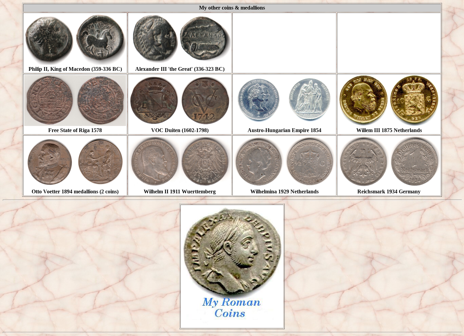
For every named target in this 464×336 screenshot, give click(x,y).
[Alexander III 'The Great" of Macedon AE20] (180, 63)
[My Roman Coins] (232, 324)
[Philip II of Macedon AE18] (75, 63)
